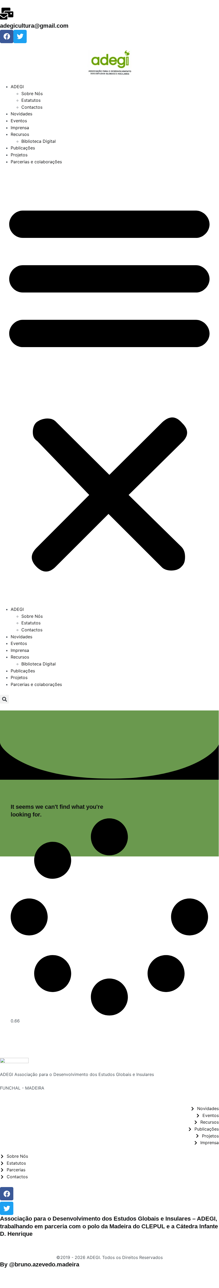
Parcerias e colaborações (36, 161)
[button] (109, 385)
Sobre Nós (32, 93)
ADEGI (17, 86)
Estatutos (31, 100)
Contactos (31, 107)
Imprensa (20, 127)
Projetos (19, 154)
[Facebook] (6, 36)
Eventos (19, 120)
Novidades (21, 113)
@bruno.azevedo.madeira (44, 1264)
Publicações (23, 148)
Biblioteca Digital (38, 141)
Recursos (20, 134)
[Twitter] (20, 36)
